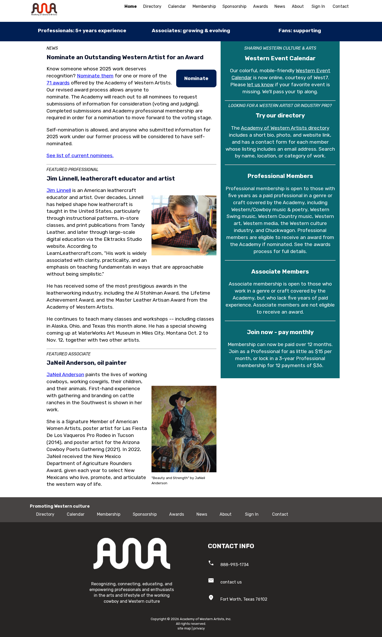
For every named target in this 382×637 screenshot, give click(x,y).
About (298, 6)
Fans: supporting (300, 31)
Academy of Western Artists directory (285, 128)
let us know (260, 85)
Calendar (177, 6)
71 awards (58, 83)
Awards (260, 6)
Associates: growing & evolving (191, 31)
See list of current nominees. (80, 155)
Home (130, 6)
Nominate (196, 78)
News (279, 6)
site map (184, 628)
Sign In (318, 6)
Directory (152, 6)
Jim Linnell (59, 190)
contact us (231, 582)
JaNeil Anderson (65, 374)
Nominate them (95, 76)
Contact (341, 6)
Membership (204, 6)
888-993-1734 (234, 564)
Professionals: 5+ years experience (82, 31)
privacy (199, 628)
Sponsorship (234, 6)
